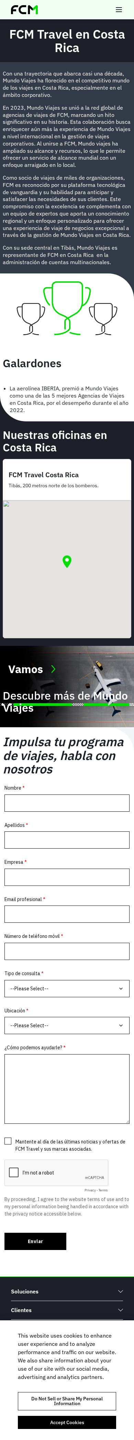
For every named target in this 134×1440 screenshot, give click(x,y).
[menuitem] (67, 1291)
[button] (67, 561)
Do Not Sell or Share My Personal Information (67, 1401)
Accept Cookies (67, 1422)
